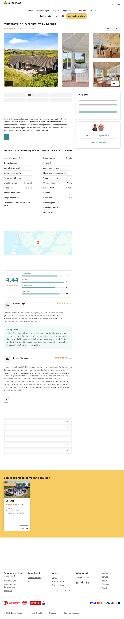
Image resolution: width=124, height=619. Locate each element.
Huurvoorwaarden (71, 613)
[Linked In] (87, 582)
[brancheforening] (12, 604)
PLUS (30, 10)
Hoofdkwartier (34, 578)
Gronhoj (10, 500)
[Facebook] (82, 582)
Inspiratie (8, 590)
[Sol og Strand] (12, 3)
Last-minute (45, 16)
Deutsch (105, 573)
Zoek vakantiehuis (76, 16)
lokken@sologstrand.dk (99, 135)
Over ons (82, 10)
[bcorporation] (44, 604)
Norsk (104, 580)
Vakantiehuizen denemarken (10, 585)
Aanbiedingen (43, 10)
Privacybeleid (36, 613)
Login (54, 578)
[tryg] (36, 604)
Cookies (52, 613)
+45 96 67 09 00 (99, 142)
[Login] (113, 4)
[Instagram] (77, 582)
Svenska (105, 584)
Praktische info (58, 581)
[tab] (8, 497)
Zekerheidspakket (60, 585)
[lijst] (119, 4)
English (105, 576)
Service (92, 10)
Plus (29, 581)
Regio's (56, 10)
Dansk (104, 588)
